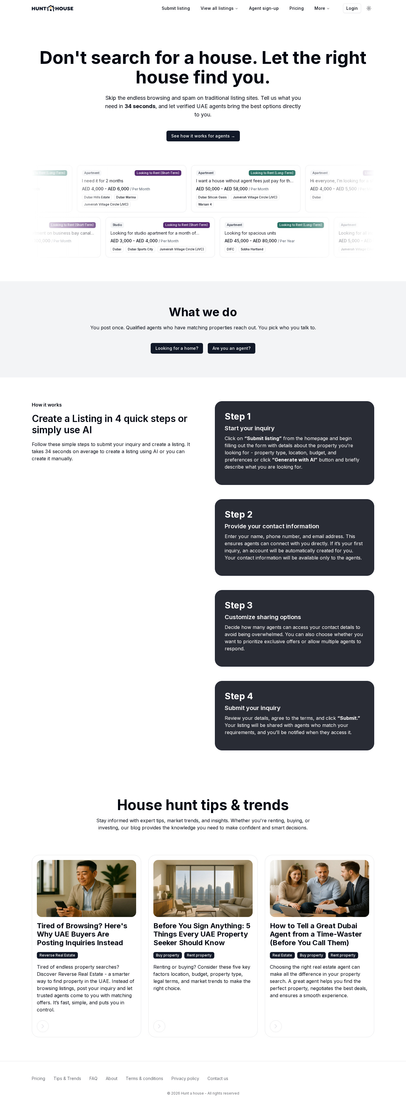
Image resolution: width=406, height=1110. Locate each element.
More (319, 8)
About (111, 1078)
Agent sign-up (264, 8)
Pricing (296, 8)
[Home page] (52, 8)
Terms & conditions (144, 1078)
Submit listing (176, 8)
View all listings (217, 8)
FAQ (93, 1078)
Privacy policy (185, 1078)
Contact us (217, 1078)
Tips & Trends (67, 1078)
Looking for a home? (176, 348)
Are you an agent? (232, 348)
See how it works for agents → (203, 135)
